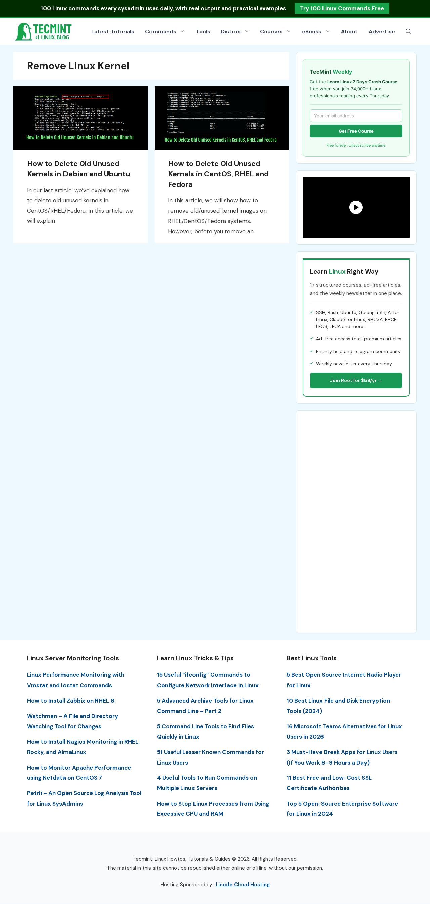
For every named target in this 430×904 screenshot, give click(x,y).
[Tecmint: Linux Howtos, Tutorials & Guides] (43, 31)
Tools (203, 31)
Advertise (382, 31)
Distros (231, 31)
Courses (271, 31)
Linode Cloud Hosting (243, 884)
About (349, 31)
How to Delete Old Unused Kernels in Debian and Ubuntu (78, 169)
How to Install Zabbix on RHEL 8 (70, 700)
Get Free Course (356, 131)
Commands (160, 31)
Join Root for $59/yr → (356, 380)
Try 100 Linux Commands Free (342, 8)
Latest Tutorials (112, 31)
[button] (408, 32)
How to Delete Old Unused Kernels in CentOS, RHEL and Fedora (218, 174)
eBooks (311, 31)
